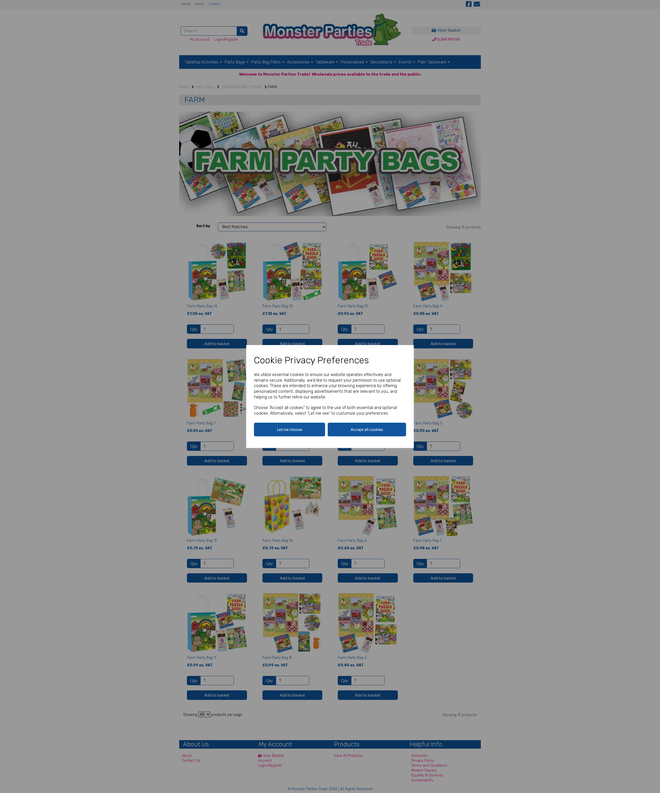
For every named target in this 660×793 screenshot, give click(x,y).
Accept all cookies (367, 429)
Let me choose (289, 429)
